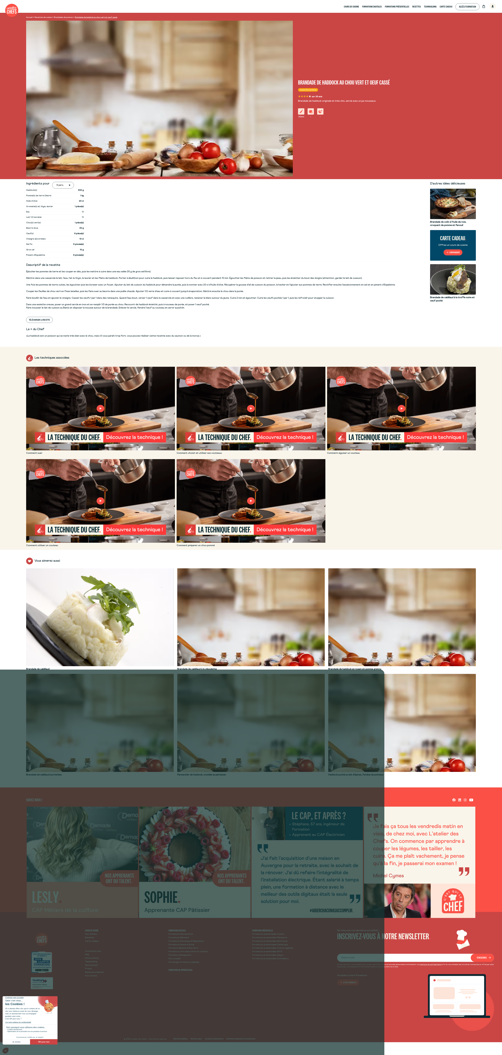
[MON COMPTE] (489, 6)
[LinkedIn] (459, 800)
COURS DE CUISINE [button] (351, 6)
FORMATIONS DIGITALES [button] (372, 6)
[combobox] (56, 185)
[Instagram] (465, 800)
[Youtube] (471, 800)
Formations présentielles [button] (397, 6)
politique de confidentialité (430, 964)
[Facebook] (454, 800)
